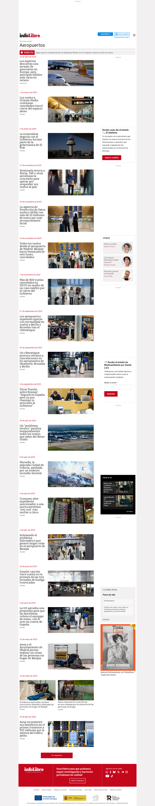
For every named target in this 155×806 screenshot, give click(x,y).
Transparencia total (121, 37)
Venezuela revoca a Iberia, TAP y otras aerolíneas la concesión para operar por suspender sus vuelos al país (32, 179)
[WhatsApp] (107, 772)
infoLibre (22, 114)
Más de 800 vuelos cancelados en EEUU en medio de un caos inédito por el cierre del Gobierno (32, 286)
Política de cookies (116, 790)
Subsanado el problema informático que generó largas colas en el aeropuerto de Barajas (32, 542)
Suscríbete (105, 34)
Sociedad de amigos (75, 790)
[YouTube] (107, 776)
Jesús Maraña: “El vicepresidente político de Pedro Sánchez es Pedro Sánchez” (109, 501)
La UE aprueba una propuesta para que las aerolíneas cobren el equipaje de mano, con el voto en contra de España (32, 616)
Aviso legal (88, 790)
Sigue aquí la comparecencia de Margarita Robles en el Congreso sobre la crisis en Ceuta (74, 52)
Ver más (106, 619)
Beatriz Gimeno (109, 246)
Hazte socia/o (77, 781)
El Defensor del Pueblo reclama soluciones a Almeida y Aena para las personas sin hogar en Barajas (37, 704)
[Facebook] (110, 772)
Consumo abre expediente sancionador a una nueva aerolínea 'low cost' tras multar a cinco (32, 505)
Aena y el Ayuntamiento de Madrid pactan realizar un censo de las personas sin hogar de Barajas (32, 651)
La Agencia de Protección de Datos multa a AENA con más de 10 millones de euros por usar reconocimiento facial (33, 215)
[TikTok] (112, 776)
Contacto (36, 790)
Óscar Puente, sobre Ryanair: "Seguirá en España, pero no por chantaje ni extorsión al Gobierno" (32, 397)
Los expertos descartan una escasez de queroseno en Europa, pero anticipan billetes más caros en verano (31, 71)
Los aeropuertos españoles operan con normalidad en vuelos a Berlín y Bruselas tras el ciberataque (32, 323)
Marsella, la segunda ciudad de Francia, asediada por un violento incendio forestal (32, 468)
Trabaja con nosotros (60, 790)
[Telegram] (122, 772)
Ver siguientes (56, 755)
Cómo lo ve (107, 478)
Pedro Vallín (108, 276)
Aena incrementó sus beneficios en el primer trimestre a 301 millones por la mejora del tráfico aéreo (32, 728)
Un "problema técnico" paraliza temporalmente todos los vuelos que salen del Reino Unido (32, 432)
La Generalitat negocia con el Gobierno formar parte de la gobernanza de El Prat (31, 140)
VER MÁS (129, 511)
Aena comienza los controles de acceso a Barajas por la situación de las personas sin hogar (76, 704)
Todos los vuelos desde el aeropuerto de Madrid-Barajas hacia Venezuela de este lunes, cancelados (33, 250)
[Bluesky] (114, 772)
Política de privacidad (100, 790)
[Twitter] (118, 772)
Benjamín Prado (109, 265)
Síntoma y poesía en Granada (111, 272)
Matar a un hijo (110, 244)
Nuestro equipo (46, 790)
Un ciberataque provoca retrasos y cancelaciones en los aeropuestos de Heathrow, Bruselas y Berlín (32, 359)
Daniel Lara (23, 83)
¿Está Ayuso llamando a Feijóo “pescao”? (111, 260)
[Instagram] (126, 772)
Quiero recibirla (111, 158)
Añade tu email (110, 383)
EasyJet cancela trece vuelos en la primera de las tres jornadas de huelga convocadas (32, 577)
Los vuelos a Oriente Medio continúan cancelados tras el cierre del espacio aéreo (31, 104)
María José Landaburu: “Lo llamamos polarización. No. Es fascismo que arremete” (109, 488)
